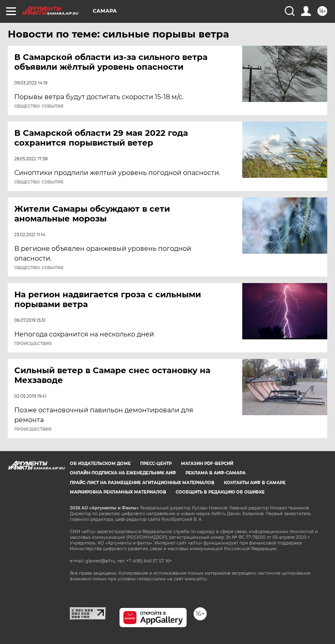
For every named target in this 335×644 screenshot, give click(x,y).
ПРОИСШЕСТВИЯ (32, 344)
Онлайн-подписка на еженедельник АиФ (123, 473)
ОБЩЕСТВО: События (38, 106)
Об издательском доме (100, 463)
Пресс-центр (156, 463)
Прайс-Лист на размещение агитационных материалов (142, 482)
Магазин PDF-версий (207, 463)
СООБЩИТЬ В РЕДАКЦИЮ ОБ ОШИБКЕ (220, 492)
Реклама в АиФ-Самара (215, 473)
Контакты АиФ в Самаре (255, 482)
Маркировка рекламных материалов (118, 492)
